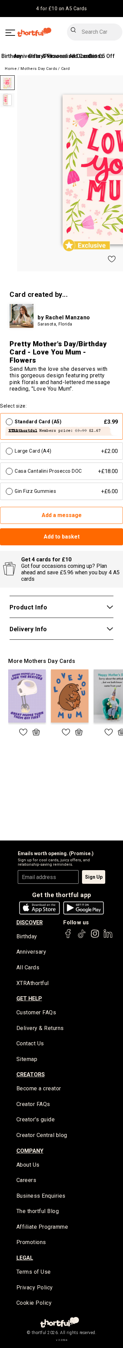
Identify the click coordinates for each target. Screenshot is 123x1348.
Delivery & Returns (40, 1028)
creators (30, 1074)
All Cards (28, 967)
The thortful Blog (37, 1211)
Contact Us (30, 1043)
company (29, 1151)
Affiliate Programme (42, 1227)
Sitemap (27, 1059)
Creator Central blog (41, 1135)
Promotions (31, 1242)
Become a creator (38, 1088)
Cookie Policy (34, 1303)
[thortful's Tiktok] (82, 937)
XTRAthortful (32, 983)
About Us (28, 1165)
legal (24, 1258)
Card (65, 68)
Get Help (29, 998)
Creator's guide (35, 1119)
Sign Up (93, 877)
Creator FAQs (33, 1104)
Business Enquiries (41, 1196)
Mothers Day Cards (38, 68)
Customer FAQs (36, 1012)
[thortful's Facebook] (68, 937)
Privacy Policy (34, 1287)
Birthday (11, 56)
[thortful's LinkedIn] (108, 937)
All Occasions (86, 56)
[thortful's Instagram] (95, 937)
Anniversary (31, 952)
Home (11, 68)
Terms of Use (33, 1272)
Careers (26, 1180)
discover (29, 922)
